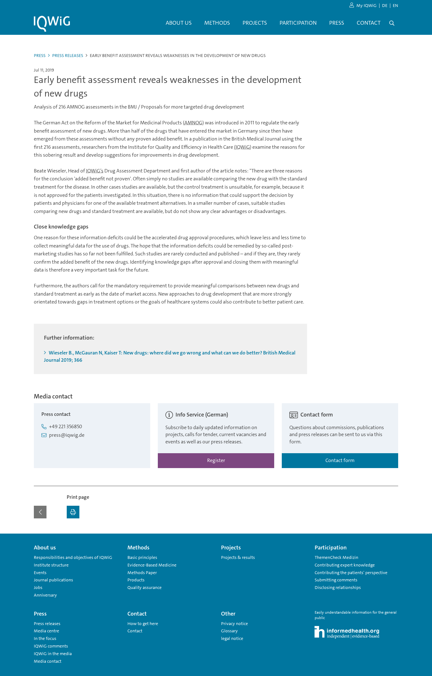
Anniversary (45, 595)
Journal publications (53, 580)
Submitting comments (336, 580)
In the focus (45, 638)
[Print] (73, 512)
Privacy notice (234, 623)
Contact (134, 631)
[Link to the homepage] (52, 24)
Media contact (47, 661)
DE (384, 5)
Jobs (38, 587)
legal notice (232, 638)
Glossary (229, 631)
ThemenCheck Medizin (336, 557)
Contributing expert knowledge (345, 565)
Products (136, 580)
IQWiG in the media (53, 653)
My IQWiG (366, 5)
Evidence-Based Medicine (151, 565)
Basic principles (142, 557)
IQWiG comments (51, 646)
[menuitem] (178, 23)
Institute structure (51, 565)
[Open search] (392, 23)
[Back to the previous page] (40, 512)
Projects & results (238, 557)
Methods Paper (142, 572)
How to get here (142, 623)
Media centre (46, 631)
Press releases (67, 55)
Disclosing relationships (338, 587)
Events (40, 572)
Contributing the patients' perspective (351, 572)
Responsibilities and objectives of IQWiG (73, 557)
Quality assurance (144, 587)
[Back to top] (392, 537)
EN (395, 5)
